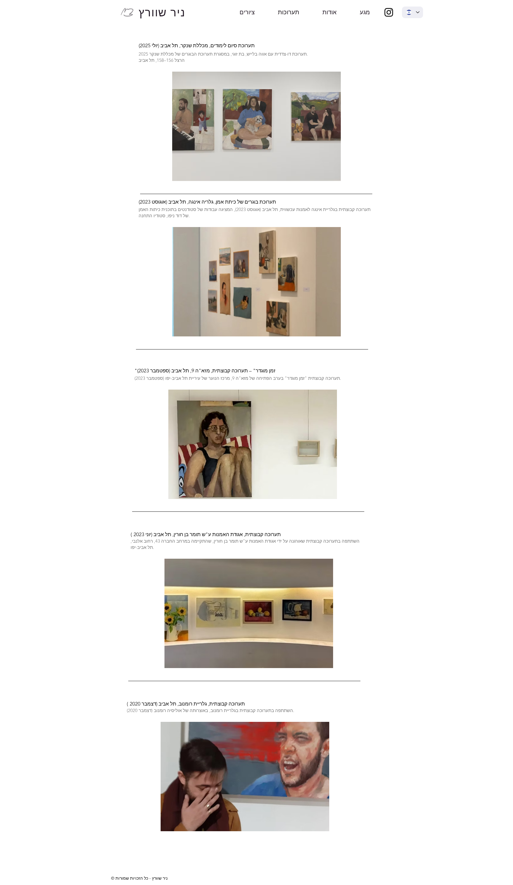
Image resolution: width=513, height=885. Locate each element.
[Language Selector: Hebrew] (412, 12)
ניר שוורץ (162, 12)
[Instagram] (389, 12)
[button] (256, 126)
